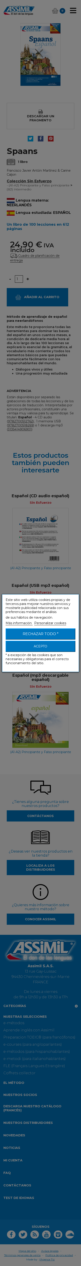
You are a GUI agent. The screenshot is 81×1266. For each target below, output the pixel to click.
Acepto (40, 646)
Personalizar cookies (50, 623)
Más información (19, 623)
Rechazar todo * (40, 634)
